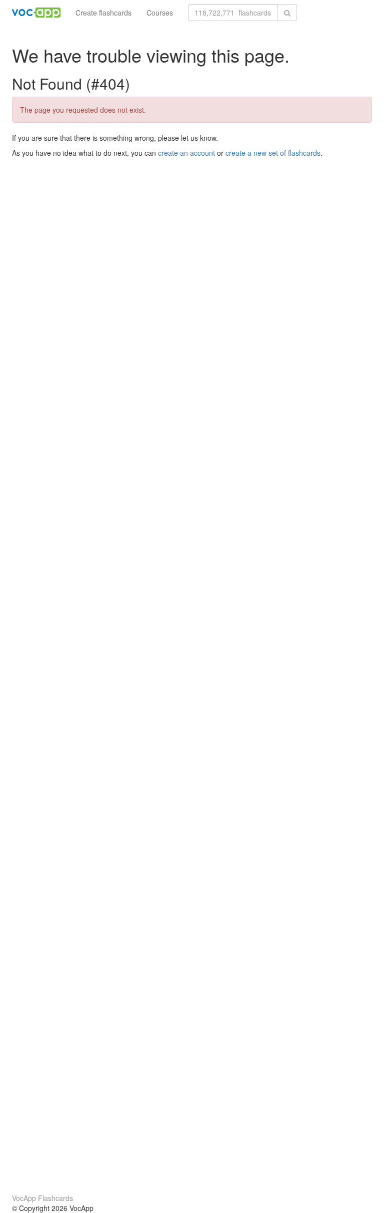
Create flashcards (104, 13)
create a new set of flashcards (273, 153)
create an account (186, 153)
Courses (159, 13)
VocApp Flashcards (42, 1198)
